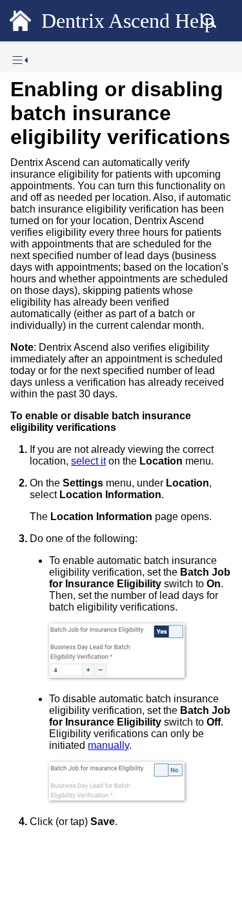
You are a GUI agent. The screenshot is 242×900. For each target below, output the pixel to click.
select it (88, 460)
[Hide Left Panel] (20, 60)
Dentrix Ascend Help (128, 20)
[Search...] (208, 20)
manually (108, 745)
